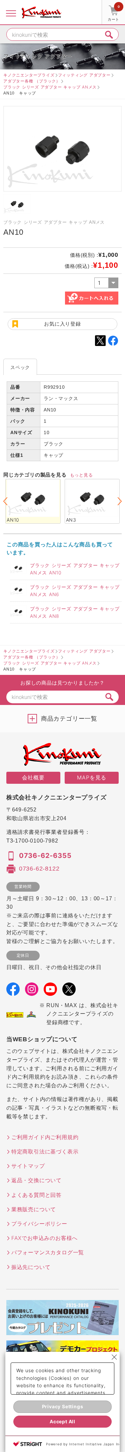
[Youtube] (50, 991)
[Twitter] (69, 991)
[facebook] (13, 991)
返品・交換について (36, 1180)
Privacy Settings (62, 1406)
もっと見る (81, 475)
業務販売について (33, 1209)
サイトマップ (28, 1165)
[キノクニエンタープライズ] (42, 12)
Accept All (62, 1421)
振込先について (31, 1267)
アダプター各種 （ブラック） (31, 80)
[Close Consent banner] (114, 1357)
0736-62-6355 (45, 856)
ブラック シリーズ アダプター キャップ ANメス (50, 86)
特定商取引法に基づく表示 (45, 1151)
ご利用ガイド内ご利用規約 (45, 1137)
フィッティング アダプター (84, 74)
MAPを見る (91, 777)
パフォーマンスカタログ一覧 (47, 1252)
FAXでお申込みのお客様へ (44, 1238)
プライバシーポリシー (39, 1223)
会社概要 (33, 777)
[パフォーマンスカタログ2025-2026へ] (62, 1330)
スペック (20, 367)
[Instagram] (31, 991)
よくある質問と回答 (36, 1195)
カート (114, 13)
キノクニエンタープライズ (29, 74)
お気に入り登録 (62, 324)
